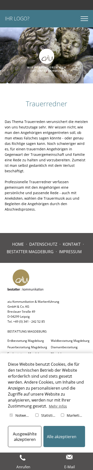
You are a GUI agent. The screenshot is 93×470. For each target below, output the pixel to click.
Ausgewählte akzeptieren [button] (25, 436)
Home (18, 244)
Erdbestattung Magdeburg (25, 341)
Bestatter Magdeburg (30, 251)
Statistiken (49, 415)
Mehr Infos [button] (58, 406)
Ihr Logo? (17, 18)
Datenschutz (43, 244)
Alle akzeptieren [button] (61, 436)
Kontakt (72, 244)
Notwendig (23, 415)
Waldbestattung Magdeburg (70, 341)
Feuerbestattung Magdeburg (27, 347)
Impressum (70, 251)
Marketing (75, 415)
